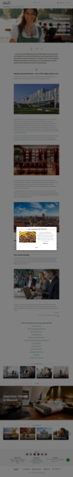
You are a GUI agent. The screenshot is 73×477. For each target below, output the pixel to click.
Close (36, 247)
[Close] (55, 228)
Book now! (45, 243)
